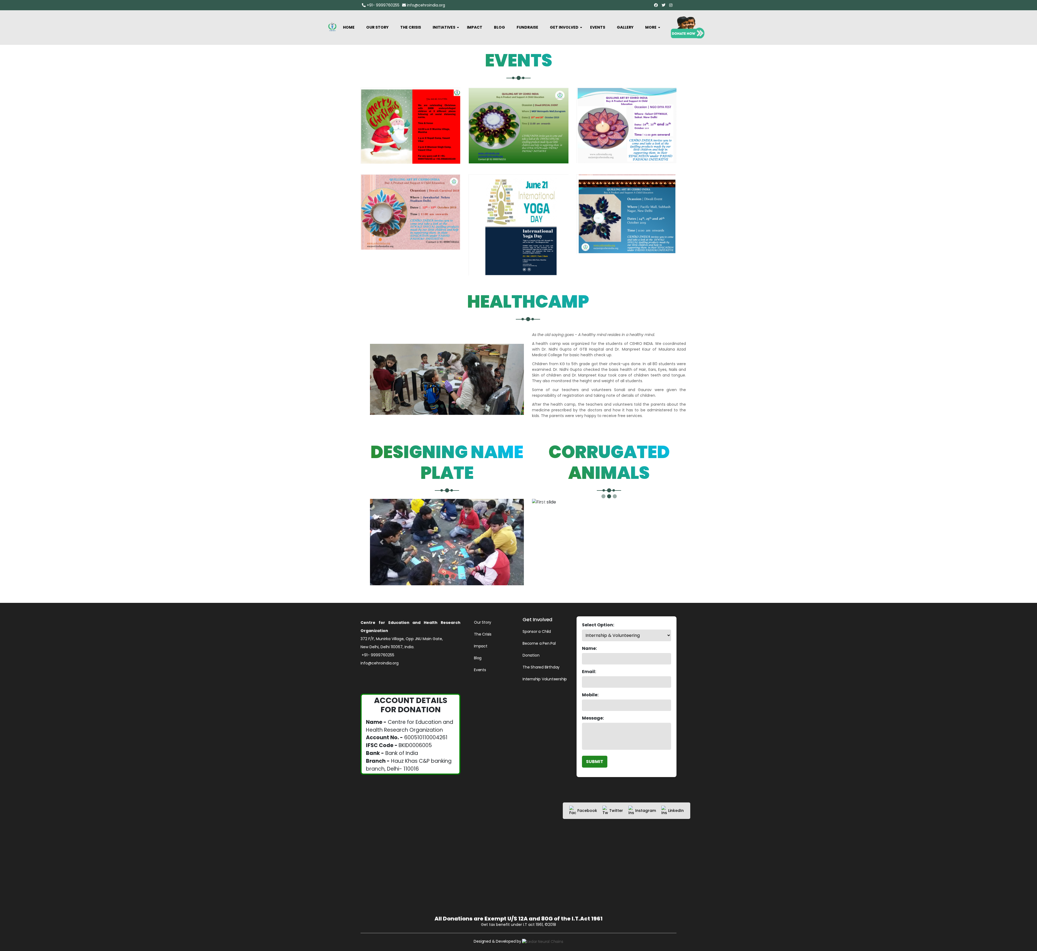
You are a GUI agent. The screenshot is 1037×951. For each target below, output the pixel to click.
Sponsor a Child (537, 631)
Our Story (377, 27)
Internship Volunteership (545, 679)
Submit (594, 761)
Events (597, 27)
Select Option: (598, 625)
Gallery (625, 27)
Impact (474, 27)
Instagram (645, 810)
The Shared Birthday (541, 667)
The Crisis (410, 27)
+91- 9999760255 (382, 5)
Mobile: (590, 695)
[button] (381, 542)
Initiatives (444, 27)
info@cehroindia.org (425, 5)
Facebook (587, 810)
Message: (593, 718)
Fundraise (527, 27)
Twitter (616, 810)
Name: (589, 648)
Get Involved (564, 27)
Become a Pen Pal (539, 643)
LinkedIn (676, 810)
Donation (531, 655)
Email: (589, 671)
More (650, 27)
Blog (499, 27)
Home (349, 27)
